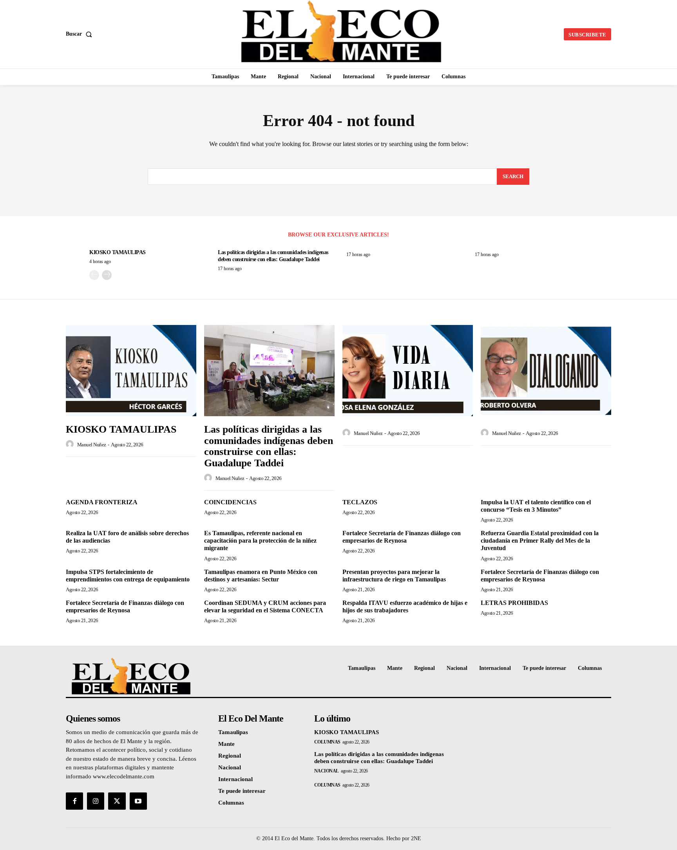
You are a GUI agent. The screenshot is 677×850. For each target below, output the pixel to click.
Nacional (326, 771)
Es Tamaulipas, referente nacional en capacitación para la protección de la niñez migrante (260, 540)
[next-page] (107, 275)
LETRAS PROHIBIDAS (514, 602)
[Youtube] (138, 801)
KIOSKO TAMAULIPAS (117, 252)
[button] (80, 34)
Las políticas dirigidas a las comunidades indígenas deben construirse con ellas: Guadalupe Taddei (268, 446)
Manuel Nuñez (91, 445)
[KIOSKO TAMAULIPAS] (131, 370)
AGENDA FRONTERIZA (102, 502)
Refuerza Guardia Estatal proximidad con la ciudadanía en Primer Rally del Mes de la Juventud (540, 540)
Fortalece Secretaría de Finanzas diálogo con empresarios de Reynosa (401, 537)
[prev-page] (94, 275)
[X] (116, 801)
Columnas (327, 742)
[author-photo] (71, 444)
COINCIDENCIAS (230, 502)
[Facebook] (74, 801)
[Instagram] (95, 801)
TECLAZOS (359, 502)
